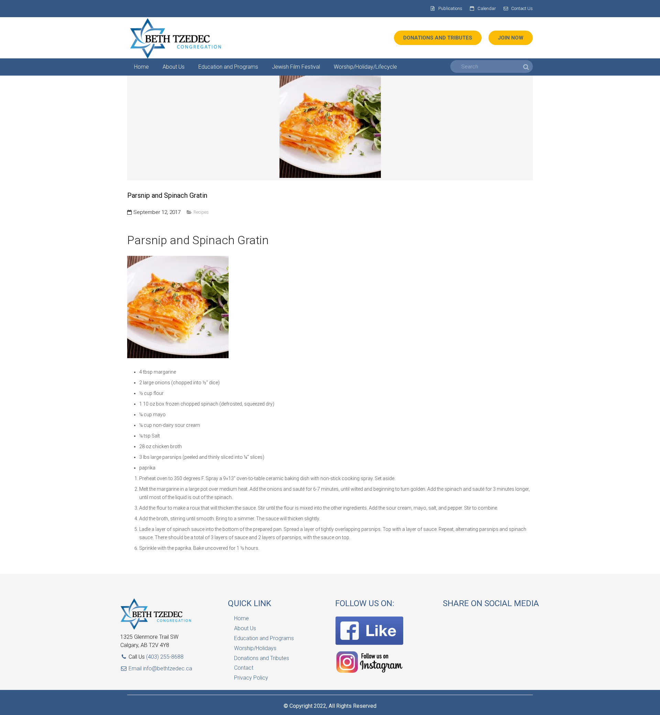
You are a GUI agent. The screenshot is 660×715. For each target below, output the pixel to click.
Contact (243, 668)
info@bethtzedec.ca (167, 668)
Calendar (486, 8)
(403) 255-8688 (165, 657)
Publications (450, 8)
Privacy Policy (251, 677)
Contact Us (522, 8)
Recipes (201, 212)
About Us (245, 628)
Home (241, 618)
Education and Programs (264, 638)
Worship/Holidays (255, 648)
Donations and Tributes (261, 658)
